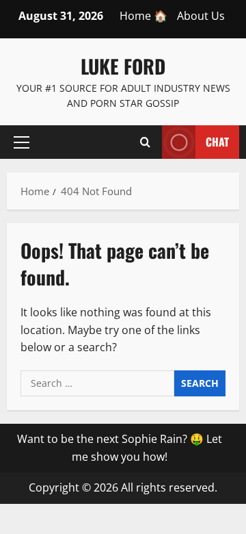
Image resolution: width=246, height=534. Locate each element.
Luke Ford (123, 66)
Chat (217, 141)
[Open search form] (145, 142)
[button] (21, 141)
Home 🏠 (143, 15)
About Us (201, 15)
